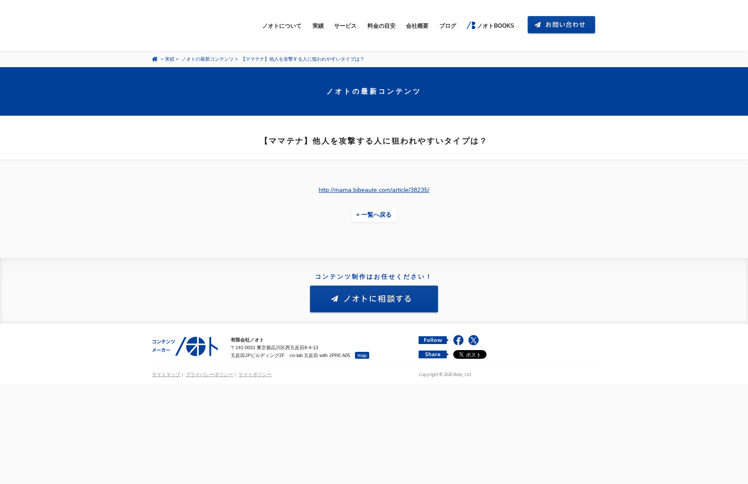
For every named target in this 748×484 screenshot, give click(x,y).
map (362, 355)
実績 (318, 26)
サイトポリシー (255, 374)
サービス (345, 26)
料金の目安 (382, 26)
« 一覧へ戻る (374, 214)
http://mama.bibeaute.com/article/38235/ (374, 189)
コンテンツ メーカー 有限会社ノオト (192, 25)
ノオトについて (282, 26)
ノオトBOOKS (495, 26)
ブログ (447, 26)
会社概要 (417, 26)
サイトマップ (166, 374)
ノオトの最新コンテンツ (207, 59)
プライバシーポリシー (209, 374)
